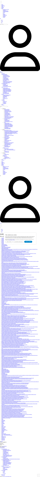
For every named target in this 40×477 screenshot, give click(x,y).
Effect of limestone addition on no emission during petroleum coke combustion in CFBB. (13, 282)
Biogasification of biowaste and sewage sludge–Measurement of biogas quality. (11, 265)
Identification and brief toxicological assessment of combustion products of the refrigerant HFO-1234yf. (14, 398)
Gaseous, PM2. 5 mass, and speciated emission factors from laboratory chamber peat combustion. (14, 292)
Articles (2, 162)
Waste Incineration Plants (6, 449)
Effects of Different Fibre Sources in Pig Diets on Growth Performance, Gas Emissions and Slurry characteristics (15, 322)
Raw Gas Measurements (5, 245)
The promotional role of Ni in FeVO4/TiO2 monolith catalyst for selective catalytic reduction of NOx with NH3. (15, 264)
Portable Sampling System (8, 140)
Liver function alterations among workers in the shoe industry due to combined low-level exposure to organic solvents (16, 390)
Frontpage (3, 431)
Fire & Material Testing (6, 92)
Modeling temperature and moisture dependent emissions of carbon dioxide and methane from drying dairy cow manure (16, 353)
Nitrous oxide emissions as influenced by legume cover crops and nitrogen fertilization (12, 357)
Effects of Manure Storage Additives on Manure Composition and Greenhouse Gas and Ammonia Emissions (15, 335)
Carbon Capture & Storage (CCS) (9, 117)
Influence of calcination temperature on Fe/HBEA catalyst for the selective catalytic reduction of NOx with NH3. (15, 295)
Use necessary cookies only (18, 241)
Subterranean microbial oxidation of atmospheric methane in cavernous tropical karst (12, 365)
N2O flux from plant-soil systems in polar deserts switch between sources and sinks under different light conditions (16, 354)
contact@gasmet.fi (2, 447)
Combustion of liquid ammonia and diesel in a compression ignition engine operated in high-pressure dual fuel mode (16, 254)
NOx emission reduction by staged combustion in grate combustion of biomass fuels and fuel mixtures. (14, 262)
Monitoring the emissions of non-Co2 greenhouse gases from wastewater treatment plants (13, 306)
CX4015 (6, 134)
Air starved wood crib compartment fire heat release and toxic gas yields (10, 395)
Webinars (3, 7)
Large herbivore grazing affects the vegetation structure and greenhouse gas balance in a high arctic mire (14, 344)
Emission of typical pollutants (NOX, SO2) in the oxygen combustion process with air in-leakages (14, 251)
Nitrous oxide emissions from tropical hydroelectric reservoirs (9, 358)
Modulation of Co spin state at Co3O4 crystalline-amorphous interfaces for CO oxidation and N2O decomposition (16, 250)
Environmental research (4, 83)
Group (2, 8)
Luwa (4, 13)
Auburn (4, 12)
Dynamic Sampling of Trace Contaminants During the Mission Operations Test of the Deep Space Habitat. (15, 405)
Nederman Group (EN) (6, 9)
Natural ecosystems (5, 458)
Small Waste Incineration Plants (7, 450)
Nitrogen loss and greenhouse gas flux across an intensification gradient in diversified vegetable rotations (14, 356)
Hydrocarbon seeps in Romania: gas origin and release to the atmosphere (10, 336)
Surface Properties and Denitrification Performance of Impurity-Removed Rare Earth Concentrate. (14, 274)
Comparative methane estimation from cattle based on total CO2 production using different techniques (14, 332)
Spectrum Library (4, 437)
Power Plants (6, 112)
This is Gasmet (5, 101)
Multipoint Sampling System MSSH (9, 135)
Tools (3, 99)
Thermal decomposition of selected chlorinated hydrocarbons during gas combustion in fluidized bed (14, 411)
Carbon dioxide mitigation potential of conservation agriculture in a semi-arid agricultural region (13, 367)
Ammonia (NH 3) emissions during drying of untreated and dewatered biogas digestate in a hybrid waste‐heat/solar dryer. (16, 287)
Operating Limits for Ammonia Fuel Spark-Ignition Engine (9, 255)
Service (4, 97)
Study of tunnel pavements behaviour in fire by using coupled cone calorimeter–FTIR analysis (13, 393)
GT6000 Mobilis (7, 138)
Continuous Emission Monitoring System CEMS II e (11, 131)
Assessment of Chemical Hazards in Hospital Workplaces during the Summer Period (12, 376)
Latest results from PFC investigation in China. (7, 260)
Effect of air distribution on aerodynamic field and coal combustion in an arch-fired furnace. (13, 281)
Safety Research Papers (6, 93)
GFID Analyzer (7, 136)
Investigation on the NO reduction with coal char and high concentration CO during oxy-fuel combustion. (15, 259)
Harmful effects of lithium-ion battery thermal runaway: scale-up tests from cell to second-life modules (14, 386)
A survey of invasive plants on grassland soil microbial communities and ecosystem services (13, 345)
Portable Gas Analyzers (6, 95)
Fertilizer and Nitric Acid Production (7, 81)
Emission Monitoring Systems (7, 130)
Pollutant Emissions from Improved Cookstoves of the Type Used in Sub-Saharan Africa (12, 276)
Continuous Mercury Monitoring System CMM (10, 132)
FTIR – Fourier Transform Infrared (9, 149)
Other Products (5, 96)
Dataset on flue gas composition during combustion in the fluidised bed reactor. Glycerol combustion (14, 278)
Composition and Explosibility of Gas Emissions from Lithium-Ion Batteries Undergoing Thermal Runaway (15, 387)
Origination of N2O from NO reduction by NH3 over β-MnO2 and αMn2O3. (11, 273)
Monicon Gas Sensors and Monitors (9, 142)
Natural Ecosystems (4, 302)
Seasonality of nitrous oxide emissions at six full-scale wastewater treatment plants (12, 252)
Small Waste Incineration (6, 75)
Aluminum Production (6, 79)
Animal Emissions (5, 85)
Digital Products (6, 145)
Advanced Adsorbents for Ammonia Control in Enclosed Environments (10, 377)
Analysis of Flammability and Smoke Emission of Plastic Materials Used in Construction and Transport (14, 385)
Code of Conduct (7, 157)
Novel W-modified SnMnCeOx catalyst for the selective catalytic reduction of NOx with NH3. (13, 257)
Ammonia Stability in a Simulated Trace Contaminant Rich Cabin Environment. (11, 399)
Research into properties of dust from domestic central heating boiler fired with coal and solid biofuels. (14, 258)
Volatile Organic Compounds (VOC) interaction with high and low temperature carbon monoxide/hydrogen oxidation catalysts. (17, 406)
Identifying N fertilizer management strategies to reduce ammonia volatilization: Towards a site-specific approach (15, 324)
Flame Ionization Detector (8, 144)
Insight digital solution (7, 146)
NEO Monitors (5, 172)
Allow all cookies (28, 241)
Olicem (4, 17)
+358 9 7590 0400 (4, 446)
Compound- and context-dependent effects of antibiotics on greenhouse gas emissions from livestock (14, 359)
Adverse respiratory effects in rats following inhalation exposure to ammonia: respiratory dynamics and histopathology (16, 380)
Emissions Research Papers (5, 248)
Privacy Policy (3, 438)
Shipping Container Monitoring (7, 90)
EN (0, 18)
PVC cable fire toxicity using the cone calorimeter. (8, 400)
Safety (5, 122)
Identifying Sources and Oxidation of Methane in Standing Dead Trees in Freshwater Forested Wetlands (14, 316)
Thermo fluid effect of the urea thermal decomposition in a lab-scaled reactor (11, 412)
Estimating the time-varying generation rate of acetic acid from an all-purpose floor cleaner (13, 409)
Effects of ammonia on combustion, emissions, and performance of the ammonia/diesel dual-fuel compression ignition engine (17, 256)
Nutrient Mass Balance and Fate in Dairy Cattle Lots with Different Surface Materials (12, 351)
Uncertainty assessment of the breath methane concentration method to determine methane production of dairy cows (16, 333)
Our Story (4, 155)
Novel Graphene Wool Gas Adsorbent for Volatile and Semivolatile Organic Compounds (12, 392)
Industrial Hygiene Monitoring (7, 89)
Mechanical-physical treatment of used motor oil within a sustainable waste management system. (13, 275)
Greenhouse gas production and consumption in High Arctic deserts (10, 337)
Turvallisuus (3, 423)
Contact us (3, 160)
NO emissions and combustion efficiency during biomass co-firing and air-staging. (12, 300)
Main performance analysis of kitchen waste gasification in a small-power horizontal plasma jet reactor (14, 263)
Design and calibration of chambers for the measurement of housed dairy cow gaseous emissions (13, 312)
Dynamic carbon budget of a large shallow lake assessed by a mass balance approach (12, 366)
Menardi (4, 14)
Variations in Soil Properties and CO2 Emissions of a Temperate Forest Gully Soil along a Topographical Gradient (16, 321)
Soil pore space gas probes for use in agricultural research (9, 323)
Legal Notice (3, 439)
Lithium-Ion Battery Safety (6, 88)
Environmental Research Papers (7, 86)
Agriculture (4, 84)
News (2, 4)
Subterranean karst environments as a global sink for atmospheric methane (11, 364)
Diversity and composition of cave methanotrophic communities (9, 363)
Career (4, 100)
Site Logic (4, 476)
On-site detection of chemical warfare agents (7, 379)
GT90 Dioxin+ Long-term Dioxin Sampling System (11, 133)
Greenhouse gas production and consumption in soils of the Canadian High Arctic (12, 338)
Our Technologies (5, 98)
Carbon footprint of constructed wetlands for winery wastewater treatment (11, 325)
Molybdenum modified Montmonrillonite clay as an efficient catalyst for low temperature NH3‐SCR (14, 297)
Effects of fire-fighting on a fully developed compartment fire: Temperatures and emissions (13, 416)
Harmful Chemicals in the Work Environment (7, 384)
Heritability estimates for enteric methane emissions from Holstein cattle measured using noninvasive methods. (15, 342)
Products (3, 94)
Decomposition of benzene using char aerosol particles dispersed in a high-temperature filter (13, 396)
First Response (6, 127)
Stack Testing (4, 80)
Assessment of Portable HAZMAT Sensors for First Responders (9, 402)
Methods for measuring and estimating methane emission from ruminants (10, 352)
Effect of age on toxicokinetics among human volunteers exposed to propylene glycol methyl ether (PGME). (15, 383)
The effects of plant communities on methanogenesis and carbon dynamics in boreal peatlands (13, 315)
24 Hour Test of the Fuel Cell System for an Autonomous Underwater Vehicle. (11, 407)
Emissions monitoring (4, 74)
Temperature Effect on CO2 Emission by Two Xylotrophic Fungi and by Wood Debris (12, 317)
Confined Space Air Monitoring (7, 91)
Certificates (4, 103)
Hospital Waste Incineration (6, 76)
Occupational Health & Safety (5, 459)
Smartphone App (7, 151)
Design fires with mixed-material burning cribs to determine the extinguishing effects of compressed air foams (15, 397)
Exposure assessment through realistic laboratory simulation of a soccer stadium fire (12, 413)
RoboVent (4, 16)
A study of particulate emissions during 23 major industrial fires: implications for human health (13, 408)
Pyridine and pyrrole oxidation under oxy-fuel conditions (9, 277)
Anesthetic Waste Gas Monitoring (9, 125)
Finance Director (7, 154)
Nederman (4, 167)
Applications (3, 73)
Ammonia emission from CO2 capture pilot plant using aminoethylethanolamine (11, 271)
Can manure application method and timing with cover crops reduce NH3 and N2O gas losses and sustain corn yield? (16, 308)
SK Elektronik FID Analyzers (8, 143)
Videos (2, 6)
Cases (2, 104)
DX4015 (6, 139)
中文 (2, 21)
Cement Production (5, 78)
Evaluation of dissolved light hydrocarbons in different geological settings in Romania (12, 361)
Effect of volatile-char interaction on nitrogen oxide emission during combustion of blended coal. (13, 283)
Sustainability (4, 102)
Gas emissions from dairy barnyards (6, 313)
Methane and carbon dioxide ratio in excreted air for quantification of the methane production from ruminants (15, 350)
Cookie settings (9, 241)
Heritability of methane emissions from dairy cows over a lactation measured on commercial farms (14, 343)
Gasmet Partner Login (8, 476)
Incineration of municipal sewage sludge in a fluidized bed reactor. (10, 294)
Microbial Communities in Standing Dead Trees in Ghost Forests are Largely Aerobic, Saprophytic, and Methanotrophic (16, 307)
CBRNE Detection (5, 87)
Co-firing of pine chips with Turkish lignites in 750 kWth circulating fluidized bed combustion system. (14, 270)
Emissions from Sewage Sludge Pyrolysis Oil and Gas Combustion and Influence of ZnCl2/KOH (14, 288)
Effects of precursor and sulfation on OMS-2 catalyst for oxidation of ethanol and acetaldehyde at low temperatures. (16, 286)
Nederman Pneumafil (5, 11)
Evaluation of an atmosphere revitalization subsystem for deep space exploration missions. (13, 410)
